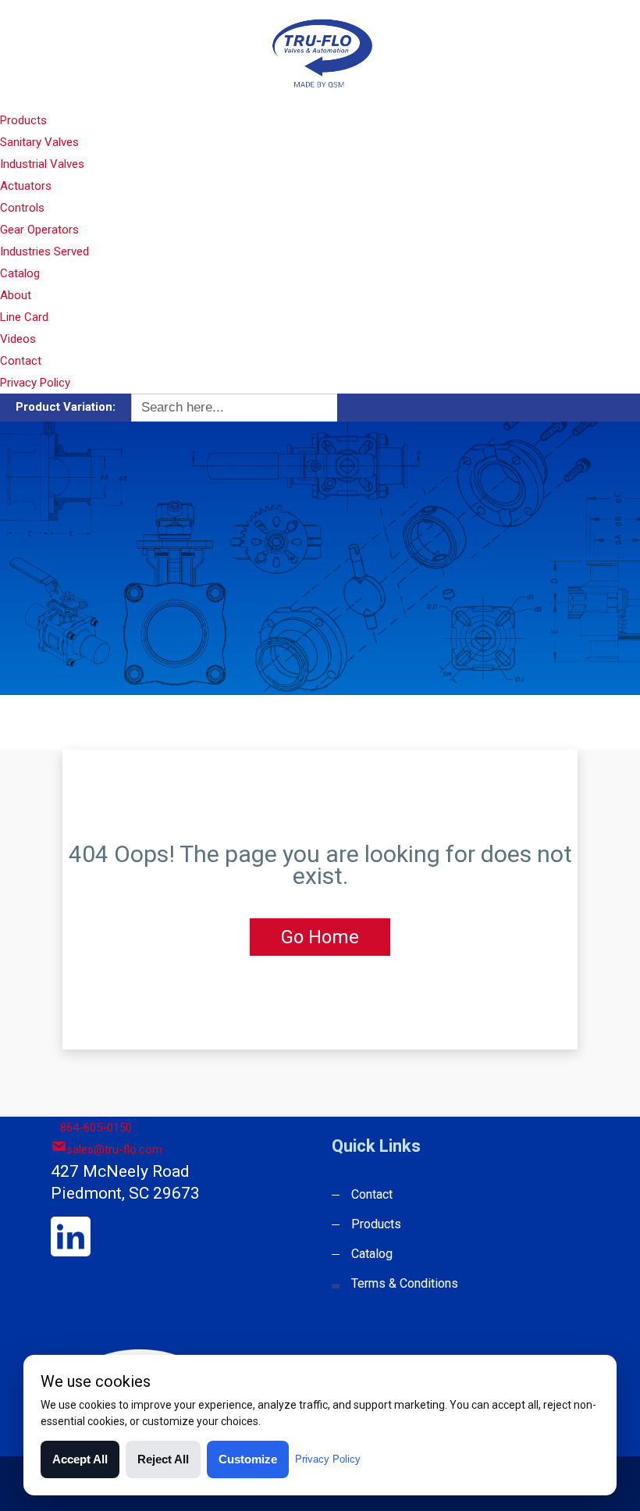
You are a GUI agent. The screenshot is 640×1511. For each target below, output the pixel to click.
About (15, 295)
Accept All (80, 1459)
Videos (18, 339)
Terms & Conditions (404, 1283)
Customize (248, 1459)
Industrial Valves (42, 164)
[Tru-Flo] (319, 53)
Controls (22, 208)
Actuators (26, 186)
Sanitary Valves (39, 142)
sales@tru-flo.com (114, 1149)
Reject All (163, 1459)
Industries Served (44, 251)
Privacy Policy (35, 383)
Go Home (320, 937)
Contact (20, 361)
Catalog (20, 273)
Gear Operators (39, 230)
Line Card (24, 317)
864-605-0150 (96, 1128)
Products (23, 120)
